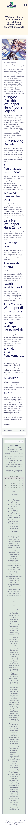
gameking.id (14, 802)
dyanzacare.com (14, 593)
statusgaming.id (14, 786)
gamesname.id (14, 791)
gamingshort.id (14, 715)
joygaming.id (14, 752)
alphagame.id (14, 734)
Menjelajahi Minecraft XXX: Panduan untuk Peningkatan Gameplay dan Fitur (14, 466)
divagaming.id (14, 612)
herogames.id (14, 632)
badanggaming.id (14, 727)
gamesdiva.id (14, 629)
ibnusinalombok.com (14, 590)
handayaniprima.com (14, 545)
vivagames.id (14, 638)
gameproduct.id (14, 723)
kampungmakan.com (14, 547)
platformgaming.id (14, 775)
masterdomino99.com (14, 518)
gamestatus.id (14, 804)
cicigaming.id (14, 712)
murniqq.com (14, 527)
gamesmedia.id (14, 747)
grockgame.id (14, 677)
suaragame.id (14, 691)
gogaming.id (14, 778)
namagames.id (14, 641)
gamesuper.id (14, 651)
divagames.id (14, 636)
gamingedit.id (14, 714)
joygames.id (14, 743)
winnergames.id (14, 667)
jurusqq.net (14, 506)
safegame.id (14, 680)
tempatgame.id (14, 703)
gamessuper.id (14, 630)
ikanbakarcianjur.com (14, 569)
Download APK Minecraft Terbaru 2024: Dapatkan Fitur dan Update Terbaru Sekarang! (14, 460)
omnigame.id (14, 695)
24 (6, 488)
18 (8, 486)
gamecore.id (14, 643)
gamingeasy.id (14, 767)
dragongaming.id (14, 780)
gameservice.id (14, 721)
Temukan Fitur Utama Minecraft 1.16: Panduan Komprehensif (14, 471)
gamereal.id (14, 719)
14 (16, 484)
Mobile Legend (9, 426)
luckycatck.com (14, 549)
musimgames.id (14, 640)
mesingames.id (14, 634)
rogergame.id (14, 732)
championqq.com (14, 521)
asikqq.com (14, 499)
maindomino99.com (14, 514)
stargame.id (14, 664)
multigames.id (14, 797)
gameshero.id (14, 623)
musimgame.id (14, 654)
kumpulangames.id (14, 697)
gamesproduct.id (14, 704)
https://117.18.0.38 (14, 516)
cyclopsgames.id (14, 745)
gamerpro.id (14, 765)
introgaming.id (14, 688)
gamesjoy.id (14, 741)
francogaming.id (14, 717)
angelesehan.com (14, 553)
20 (14, 486)
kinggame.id (14, 808)
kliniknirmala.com (14, 579)
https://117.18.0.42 (14, 508)
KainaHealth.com (14, 582)
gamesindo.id (14, 627)
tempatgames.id (14, 690)
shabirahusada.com (14, 584)
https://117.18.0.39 (14, 505)
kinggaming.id (14, 776)
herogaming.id (14, 610)
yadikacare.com (14, 586)
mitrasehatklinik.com (14, 573)
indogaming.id (14, 614)
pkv (14, 601)
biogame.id (14, 699)
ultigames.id (14, 795)
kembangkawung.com (14, 566)
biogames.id (14, 684)
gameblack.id (14, 730)
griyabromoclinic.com (14, 595)
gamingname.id (14, 771)
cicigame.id (14, 736)
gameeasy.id (14, 800)
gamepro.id (14, 806)
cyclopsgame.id (14, 758)
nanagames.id (14, 754)
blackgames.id (14, 710)
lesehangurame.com (14, 536)
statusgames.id (14, 799)
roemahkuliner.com (14, 542)
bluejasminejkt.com (14, 555)
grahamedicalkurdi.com (14, 592)
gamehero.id (14, 647)
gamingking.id (14, 773)
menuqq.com (14, 529)
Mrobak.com (14, 556)
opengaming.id (14, 666)
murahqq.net (14, 510)
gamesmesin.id (14, 625)
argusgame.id (14, 675)
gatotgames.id (14, 708)
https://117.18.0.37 (14, 519)
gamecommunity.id (14, 760)
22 (19, 486)
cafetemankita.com (14, 560)
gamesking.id (14, 789)
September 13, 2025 (10, 64)
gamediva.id (14, 649)
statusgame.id (14, 621)
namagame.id (14, 662)
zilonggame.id (14, 671)
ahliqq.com (14, 503)
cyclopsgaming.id (14, 756)
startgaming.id (14, 619)
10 (6, 484)
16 (22, 484)
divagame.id (14, 660)
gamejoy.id (14, 762)
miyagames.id (14, 706)
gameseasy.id (14, 788)
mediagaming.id (14, 751)
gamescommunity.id (14, 739)
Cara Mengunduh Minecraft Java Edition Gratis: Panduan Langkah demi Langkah (14, 449)
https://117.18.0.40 (14, 523)
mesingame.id (14, 656)
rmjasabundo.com (14, 562)
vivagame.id (14, 658)
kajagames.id (14, 749)
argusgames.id (14, 669)
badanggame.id (14, 738)
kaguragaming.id (14, 769)
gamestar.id (14, 653)
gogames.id (14, 793)
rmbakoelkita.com (14, 551)
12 (11, 484)
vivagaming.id (14, 617)
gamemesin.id (14, 645)
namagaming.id (14, 616)
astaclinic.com (14, 588)
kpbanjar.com (14, 575)
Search (21, 441)
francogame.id (14, 728)
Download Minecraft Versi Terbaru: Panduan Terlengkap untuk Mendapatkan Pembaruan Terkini (14, 455)
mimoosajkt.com (14, 564)
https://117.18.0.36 (14, 501)
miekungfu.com (14, 558)
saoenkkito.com (14, 543)
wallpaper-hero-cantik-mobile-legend (14, 66)
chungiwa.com (14, 568)
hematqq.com (14, 525)
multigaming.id (14, 784)
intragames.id (14, 686)
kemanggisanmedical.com (14, 577)
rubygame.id (14, 673)
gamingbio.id (14, 682)
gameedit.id (14, 725)
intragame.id (14, 693)
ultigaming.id (14, 782)
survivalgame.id (14, 678)
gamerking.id (14, 764)
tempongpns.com (14, 540)
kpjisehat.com (14, 571)
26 (11, 488)
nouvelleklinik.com (14, 580)
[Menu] (25, 5)
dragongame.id (14, 810)
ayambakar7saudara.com (14, 538)
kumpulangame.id (14, 701)
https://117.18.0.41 (14, 512)
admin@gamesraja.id (10, 62)
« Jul (13, 492)
